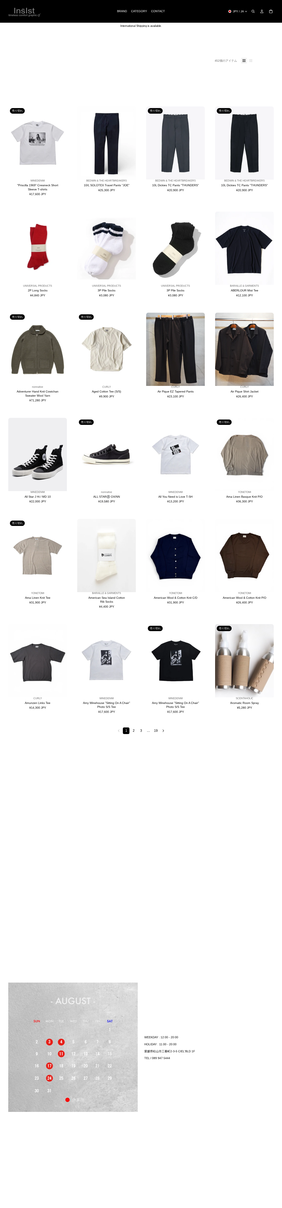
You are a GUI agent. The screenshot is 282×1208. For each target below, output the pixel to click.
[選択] (129, 175)
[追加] (129, 281)
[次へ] (163, 730)
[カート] (270, 11)
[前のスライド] (14, 143)
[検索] (253, 11)
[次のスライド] (61, 143)
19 (156, 730)
